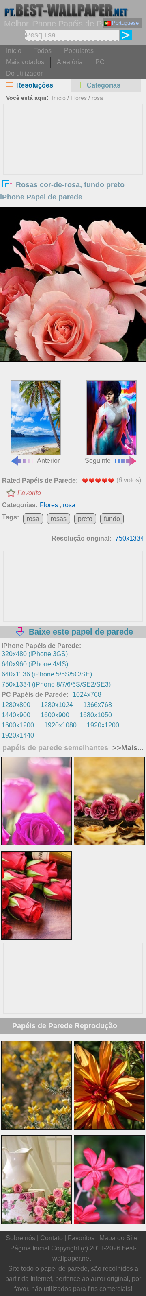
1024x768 (87, 694)
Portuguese (125, 23)
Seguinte (98, 460)
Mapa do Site (118, 1238)
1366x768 (97, 704)
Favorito (29, 492)
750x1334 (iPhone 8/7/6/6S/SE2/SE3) (56, 684)
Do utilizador (24, 73)
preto (85, 518)
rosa (97, 97)
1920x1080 (60, 725)
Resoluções (34, 85)
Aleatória (70, 62)
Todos (43, 50)
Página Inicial (29, 1248)
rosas (59, 518)
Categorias (103, 85)
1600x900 (55, 714)
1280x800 (16, 704)
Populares (79, 50)
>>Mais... (127, 748)
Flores (79, 97)
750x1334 (129, 538)
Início (13, 50)
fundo (112, 518)
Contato (51, 1238)
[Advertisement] (73, 165)
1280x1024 (57, 704)
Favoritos (81, 1238)
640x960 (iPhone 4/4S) (35, 664)
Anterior (48, 460)
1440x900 (16, 714)
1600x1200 (18, 725)
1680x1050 (95, 714)
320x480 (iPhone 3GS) (35, 653)
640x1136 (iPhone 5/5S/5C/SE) (47, 674)
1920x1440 (18, 735)
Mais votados (25, 62)
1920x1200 (103, 725)
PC (100, 62)
